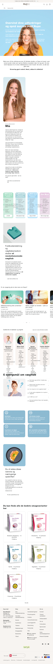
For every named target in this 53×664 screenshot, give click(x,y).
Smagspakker (18, 631)
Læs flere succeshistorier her (13, 181)
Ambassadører (43, 618)
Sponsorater (43, 626)
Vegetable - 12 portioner (38, 567)
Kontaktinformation (41, 660)
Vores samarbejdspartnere (45, 633)
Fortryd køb (30, 628)
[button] (2, 4)
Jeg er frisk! (33, 215)
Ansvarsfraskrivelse (32, 620)
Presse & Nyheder (44, 636)
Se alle (26, 602)
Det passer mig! (20, 215)
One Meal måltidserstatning (19, 617)
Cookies (30, 617)
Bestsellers (18, 633)
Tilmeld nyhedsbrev (42, 615)
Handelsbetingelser (32, 611)
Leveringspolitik (31, 622)
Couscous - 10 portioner (14, 596)
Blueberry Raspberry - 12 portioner (14, 536)
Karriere (42, 629)
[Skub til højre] (29, 322)
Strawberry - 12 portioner (39, 535)
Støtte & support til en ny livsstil (32, 638)
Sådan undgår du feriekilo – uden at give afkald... (37, 306)
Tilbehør (17, 625)
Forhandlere (43, 624)
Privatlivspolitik (31, 614)
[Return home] (4, 8)
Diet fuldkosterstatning (19, 612)
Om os (41, 621)
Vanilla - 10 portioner (14, 567)
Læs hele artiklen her (12, 278)
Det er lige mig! (45, 215)
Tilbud (16, 636)
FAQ (29, 631)
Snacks (17, 620)
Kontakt (42, 611)
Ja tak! (8, 215)
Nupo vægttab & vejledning (32, 634)
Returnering (30, 625)
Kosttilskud (18, 623)
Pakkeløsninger (19, 628)
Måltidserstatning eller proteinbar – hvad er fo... (11, 306)
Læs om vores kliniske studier (40, 329)
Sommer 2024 (10, 8)
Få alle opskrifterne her (13, 494)
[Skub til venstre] (23, 322)
